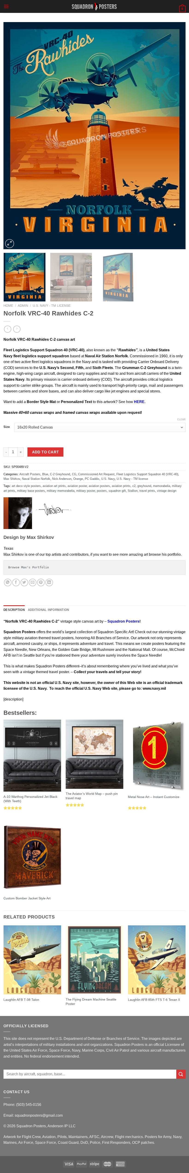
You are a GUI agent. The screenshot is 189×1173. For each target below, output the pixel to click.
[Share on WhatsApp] (8, 582)
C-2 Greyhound (60, 474)
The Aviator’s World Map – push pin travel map (92, 796)
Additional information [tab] (48, 610)
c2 (134, 486)
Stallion (133, 490)
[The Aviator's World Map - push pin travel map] (94, 754)
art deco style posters (26, 486)
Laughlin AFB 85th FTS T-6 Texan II (154, 999)
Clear (181, 419)
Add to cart (45, 452)
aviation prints (121, 486)
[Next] (176, 135)
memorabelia (161, 486)
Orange (78, 479)
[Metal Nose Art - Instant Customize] (157, 756)
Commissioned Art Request (96, 474)
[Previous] (13, 135)
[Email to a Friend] (32, 582)
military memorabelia (60, 490)
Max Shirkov (11, 479)
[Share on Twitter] (24, 582)
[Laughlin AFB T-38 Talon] (32, 959)
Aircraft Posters (29, 474)
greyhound (144, 486)
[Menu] (6, 6)
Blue (45, 474)
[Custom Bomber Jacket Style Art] (32, 857)
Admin (23, 305)
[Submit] (181, 1074)
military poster (85, 490)
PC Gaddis (92, 479)
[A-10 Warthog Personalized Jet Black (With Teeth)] (32, 756)
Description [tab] (14, 610)
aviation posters (99, 486)
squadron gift (117, 490)
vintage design (166, 490)
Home (8, 305)
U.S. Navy (108, 479)
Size (6, 427)
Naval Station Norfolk (36, 479)
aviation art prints (54, 486)
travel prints (147, 490)
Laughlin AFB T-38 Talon (21, 999)
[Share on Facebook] (16, 582)
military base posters (31, 490)
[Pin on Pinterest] (41, 582)
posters (102, 490)
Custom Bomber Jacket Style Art (26, 898)
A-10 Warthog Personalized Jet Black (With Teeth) (30, 799)
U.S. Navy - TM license (52, 305)
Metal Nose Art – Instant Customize (153, 797)
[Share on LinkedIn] (49, 582)
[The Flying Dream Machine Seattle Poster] (94, 959)
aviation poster (77, 486)
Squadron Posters (122, 621)
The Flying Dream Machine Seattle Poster (91, 1002)
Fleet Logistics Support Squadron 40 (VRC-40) (147, 474)
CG (74, 474)
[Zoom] (9, 243)
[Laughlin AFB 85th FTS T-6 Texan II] (157, 959)
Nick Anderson (61, 479)
